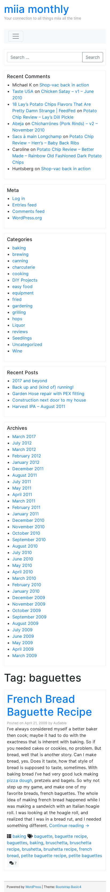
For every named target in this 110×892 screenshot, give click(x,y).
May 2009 (22, 642)
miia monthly (36, 9)
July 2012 (22, 443)
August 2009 (25, 623)
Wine (17, 351)
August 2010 (25, 546)
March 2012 (24, 449)
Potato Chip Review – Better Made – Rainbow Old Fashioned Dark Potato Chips (57, 156)
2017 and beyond (29, 380)
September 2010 (29, 539)
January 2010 (26, 591)
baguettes (17, 842)
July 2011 (21, 481)
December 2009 (28, 597)
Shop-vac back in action (64, 85)
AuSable (59, 723)
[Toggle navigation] (15, 36)
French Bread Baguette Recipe (49, 705)
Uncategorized (27, 344)
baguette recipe (71, 836)
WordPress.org (27, 217)
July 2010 (22, 552)
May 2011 (21, 488)
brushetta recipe (60, 849)
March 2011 (23, 501)
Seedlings (22, 338)
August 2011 (24, 475)
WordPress (33, 887)
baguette (43, 836)
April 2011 (22, 494)
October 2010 (26, 533)
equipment (23, 293)
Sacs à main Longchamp (37, 136)
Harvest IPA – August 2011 (38, 406)
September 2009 (29, 617)
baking (19, 247)
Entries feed (24, 204)
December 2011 (28, 468)
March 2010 (24, 578)
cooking (20, 273)
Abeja (18, 123)
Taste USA (22, 91)
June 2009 (23, 636)
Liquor (18, 325)
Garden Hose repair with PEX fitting (48, 393)
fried (17, 299)
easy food (22, 286)
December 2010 (28, 520)
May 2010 (22, 565)
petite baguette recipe (43, 855)
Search (93, 57)
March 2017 (24, 436)
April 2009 (23, 649)
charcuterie (23, 267)
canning (20, 260)
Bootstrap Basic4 (68, 887)
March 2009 (24, 655)
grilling (19, 312)
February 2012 (26, 455)
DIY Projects (24, 280)
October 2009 (26, 610)
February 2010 (26, 584)
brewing (20, 254)
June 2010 (22, 559)
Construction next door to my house (49, 400)
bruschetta (56, 842)
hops (17, 318)
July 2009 (22, 629)
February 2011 (26, 507)
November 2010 (28, 526)
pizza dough (19, 780)
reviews (20, 331)
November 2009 (28, 604)
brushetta (31, 849)
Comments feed (28, 211)
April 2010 (22, 571)
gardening (22, 305)
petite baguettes (85, 855)
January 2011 (25, 513)
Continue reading (69, 825)
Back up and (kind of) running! (42, 387)
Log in (18, 198)
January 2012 (26, 462)
